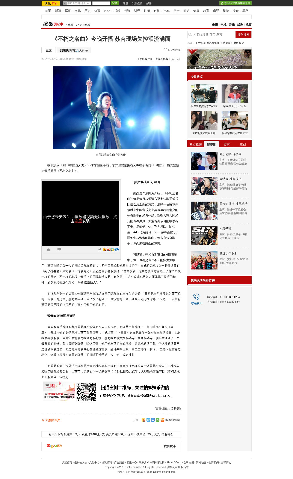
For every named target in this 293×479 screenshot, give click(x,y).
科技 (157, 10)
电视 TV (72, 24)
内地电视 (85, 24)
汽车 (167, 10)
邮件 (148, 3)
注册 (125, 3)
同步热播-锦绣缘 (230, 154)
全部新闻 (213, 462)
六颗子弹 (225, 228)
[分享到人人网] (153, 420)
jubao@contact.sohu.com (160, 471)
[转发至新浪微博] (108, 249)
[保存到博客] (172, 420)
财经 (137, 10)
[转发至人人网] (117, 249)
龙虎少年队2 (227, 253)
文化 (78, 10)
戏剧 (240, 24)
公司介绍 (189, 462)
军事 (68, 10)
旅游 (226, 10)
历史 (88, 10)
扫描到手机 (174, 49)
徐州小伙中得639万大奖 (144, 434)
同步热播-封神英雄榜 (233, 203)
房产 (177, 10)
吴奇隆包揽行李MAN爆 (204, 106)
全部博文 (226, 462)
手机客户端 (145, 59)
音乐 (232, 24)
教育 (206, 10)
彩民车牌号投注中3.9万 (64, 434)
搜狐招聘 (107, 462)
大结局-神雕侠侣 (230, 179)
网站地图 (201, 462)
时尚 (186, 10)
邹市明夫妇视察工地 (204, 133)
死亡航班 (201, 43)
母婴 (216, 10)
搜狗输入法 (80, 462)
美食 (236, 10)
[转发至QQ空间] (113, 249)
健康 (196, 10)
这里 (78, 221)
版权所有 (183, 467)
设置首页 (67, 462)
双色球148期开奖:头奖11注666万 (104, 434)
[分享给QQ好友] (148, 420)
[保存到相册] (119, 154)
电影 (215, 24)
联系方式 (144, 462)
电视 (224, 24)
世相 (147, 10)
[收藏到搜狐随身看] (157, 420)
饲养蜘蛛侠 (213, 43)
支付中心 (94, 462)
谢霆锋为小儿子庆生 (234, 106)
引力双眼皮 (237, 43)
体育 (97, 10)
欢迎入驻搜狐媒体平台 (237, 3)
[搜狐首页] (51, 3)
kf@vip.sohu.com (230, 301)
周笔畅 (140, 226)
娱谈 (127, 10)
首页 (48, 10)
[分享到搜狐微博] (143, 420)
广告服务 (119, 462)
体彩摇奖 (168, 434)
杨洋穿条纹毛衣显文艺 (235, 133)
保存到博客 (161, 59)
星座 (245, 10)
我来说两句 (74, 50)
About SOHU (173, 462)
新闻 (58, 10)
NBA (107, 10)
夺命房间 (225, 43)
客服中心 (132, 462)
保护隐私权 (157, 462)
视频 (117, 10)
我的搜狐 (137, 3)
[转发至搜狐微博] (104, 249)
